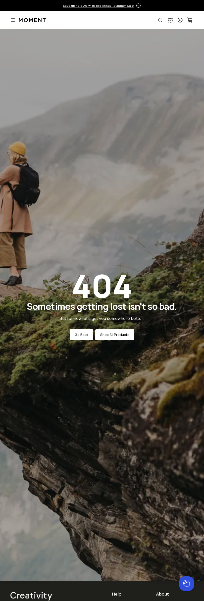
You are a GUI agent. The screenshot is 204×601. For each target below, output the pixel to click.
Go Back (81, 334)
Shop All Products (114, 334)
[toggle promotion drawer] (138, 5)
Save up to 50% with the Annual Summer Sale (98, 6)
